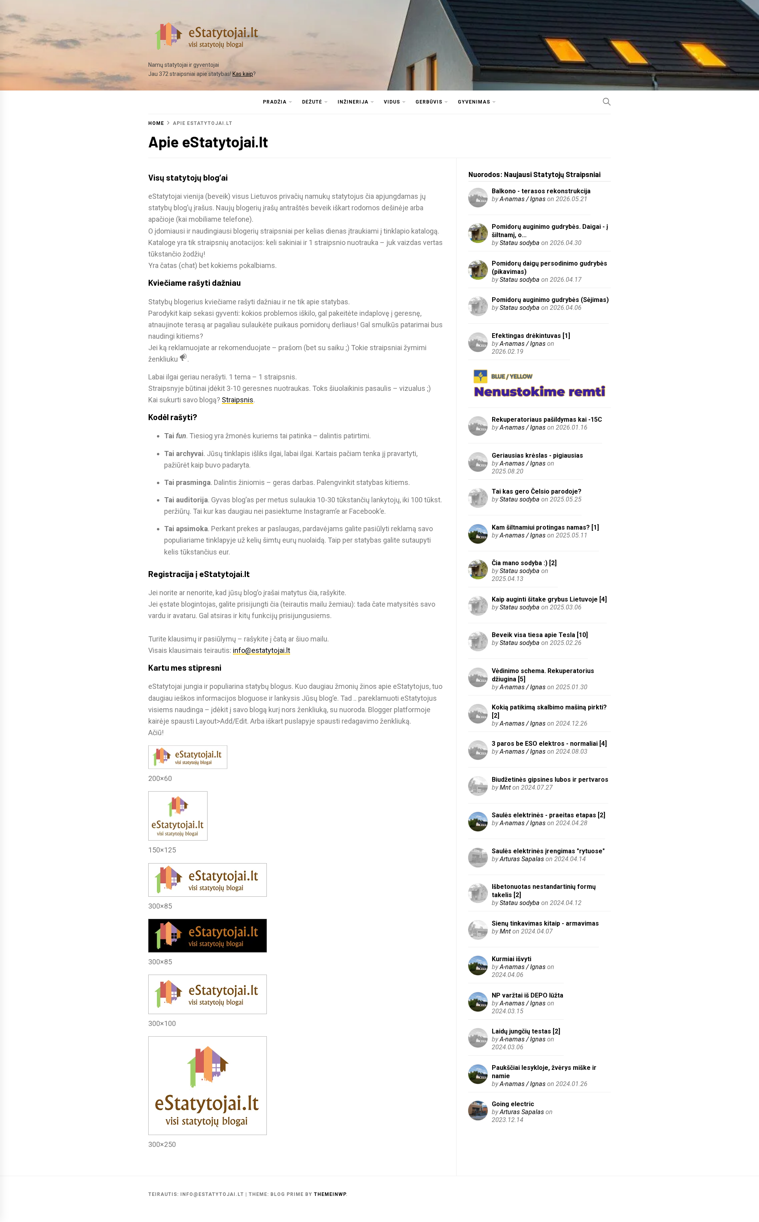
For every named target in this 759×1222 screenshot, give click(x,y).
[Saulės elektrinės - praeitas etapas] (478, 829)
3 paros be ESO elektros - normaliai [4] (549, 743)
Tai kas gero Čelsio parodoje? (537, 491)
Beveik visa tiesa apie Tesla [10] (540, 635)
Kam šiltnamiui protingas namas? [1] (545, 527)
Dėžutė (312, 102)
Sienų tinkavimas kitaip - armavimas (545, 923)
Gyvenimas (474, 102)
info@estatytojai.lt (261, 650)
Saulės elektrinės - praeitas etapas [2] (548, 815)
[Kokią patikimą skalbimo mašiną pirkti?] (478, 721)
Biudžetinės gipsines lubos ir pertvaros (550, 779)
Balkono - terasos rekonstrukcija (541, 191)
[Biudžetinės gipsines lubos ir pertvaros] (478, 793)
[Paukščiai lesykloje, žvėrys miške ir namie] (478, 1081)
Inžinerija (353, 102)
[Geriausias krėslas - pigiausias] (478, 469)
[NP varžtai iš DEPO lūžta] (478, 1009)
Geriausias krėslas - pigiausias (537, 455)
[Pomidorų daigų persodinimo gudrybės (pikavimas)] (478, 277)
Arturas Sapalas (522, 859)
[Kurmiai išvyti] (478, 973)
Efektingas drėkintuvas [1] (531, 335)
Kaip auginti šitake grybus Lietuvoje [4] (549, 599)
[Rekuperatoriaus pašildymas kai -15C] (478, 433)
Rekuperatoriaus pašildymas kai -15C (547, 419)
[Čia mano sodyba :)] (478, 577)
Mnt (505, 787)
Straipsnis (237, 400)
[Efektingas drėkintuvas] (478, 349)
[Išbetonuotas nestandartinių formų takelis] (478, 900)
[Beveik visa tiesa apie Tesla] (478, 649)
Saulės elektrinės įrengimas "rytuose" (548, 851)
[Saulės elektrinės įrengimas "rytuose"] (478, 865)
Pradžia (275, 102)
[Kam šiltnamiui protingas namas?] (478, 541)
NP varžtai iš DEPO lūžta (527, 995)
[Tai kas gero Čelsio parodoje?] (478, 505)
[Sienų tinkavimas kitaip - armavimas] (478, 937)
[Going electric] (478, 1118)
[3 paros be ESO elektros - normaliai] (478, 757)
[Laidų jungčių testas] (478, 1045)
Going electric (513, 1104)
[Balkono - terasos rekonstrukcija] (478, 205)
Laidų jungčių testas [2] (526, 1031)
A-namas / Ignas (523, 199)
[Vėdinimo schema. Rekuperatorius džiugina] (478, 685)
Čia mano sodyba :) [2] (524, 563)
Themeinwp (330, 1194)
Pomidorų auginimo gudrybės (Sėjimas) (550, 300)
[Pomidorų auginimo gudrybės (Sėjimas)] (478, 313)
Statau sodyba (520, 243)
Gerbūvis (428, 102)
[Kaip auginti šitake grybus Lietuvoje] (478, 613)
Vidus (392, 102)
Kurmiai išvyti (511, 959)
